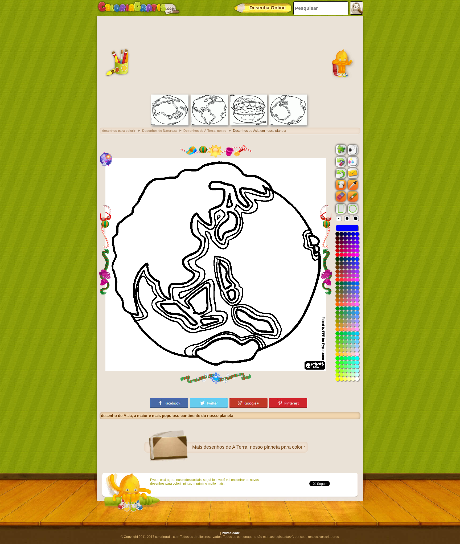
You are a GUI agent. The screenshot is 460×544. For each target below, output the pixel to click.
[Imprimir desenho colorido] (352, 161)
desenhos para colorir (118, 131)
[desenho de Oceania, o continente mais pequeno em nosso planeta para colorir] (169, 124)
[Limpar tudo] (340, 161)
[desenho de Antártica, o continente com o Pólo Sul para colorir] (288, 124)
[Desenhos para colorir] (138, 8)
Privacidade (231, 533)
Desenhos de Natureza (159, 131)
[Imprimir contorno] (352, 149)
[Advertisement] (230, 54)
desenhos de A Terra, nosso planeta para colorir (254, 447)
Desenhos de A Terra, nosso (204, 131)
